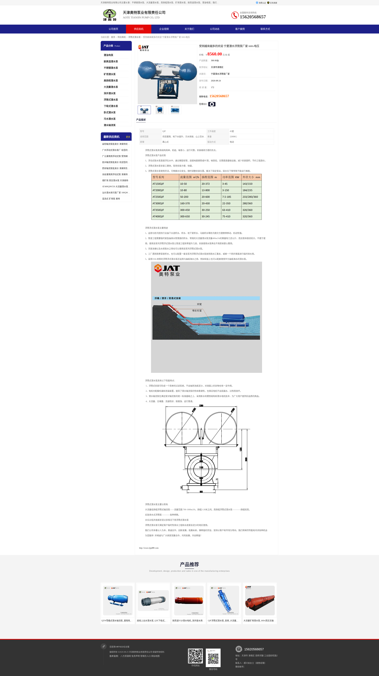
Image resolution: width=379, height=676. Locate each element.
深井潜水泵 (110, 93)
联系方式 (265, 29)
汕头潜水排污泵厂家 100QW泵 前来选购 (116, 193)
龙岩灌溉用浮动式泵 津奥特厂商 (116, 174)
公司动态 (214, 29)
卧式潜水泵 (110, 112)
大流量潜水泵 (111, 87)
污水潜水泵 (110, 119)
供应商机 (138, 29)
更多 (128, 137)
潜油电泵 (108, 55)
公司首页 (113, 29)
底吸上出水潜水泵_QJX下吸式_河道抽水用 (120, 621)
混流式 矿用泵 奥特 (111, 199)
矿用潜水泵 (110, 74)
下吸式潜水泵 (111, 106)
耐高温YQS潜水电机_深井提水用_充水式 (155, 621)
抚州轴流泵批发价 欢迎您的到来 (116, 162)
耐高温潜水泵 (111, 61)
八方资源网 (126, 656)
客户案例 (240, 29)
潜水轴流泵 (110, 125)
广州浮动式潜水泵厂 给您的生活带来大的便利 (116, 150)
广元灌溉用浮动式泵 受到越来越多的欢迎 (116, 156)
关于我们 (189, 29)
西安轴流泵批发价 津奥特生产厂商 (116, 168)
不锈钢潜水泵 (111, 68)
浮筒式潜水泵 (134, 37)
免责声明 (135, 656)
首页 (113, 37)
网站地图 (155, 656)
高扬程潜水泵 (111, 80)
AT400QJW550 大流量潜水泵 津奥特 (116, 186)
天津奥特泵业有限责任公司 (140, 652)
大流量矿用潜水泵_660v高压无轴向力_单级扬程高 (231, 621)
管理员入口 (145, 656)
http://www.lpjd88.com (149, 548)
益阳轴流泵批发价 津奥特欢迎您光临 (116, 144)
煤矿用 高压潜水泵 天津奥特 (115, 180)
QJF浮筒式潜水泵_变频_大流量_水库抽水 (191, 621)
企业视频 (164, 29)
